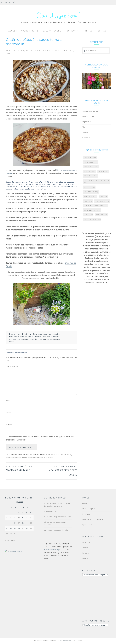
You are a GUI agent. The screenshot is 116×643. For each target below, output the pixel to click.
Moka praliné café (50, 511)
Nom (8, 400)
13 (30, 518)
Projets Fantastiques (53, 549)
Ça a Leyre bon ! (58, 15)
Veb (26, 334)
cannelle (90, 162)
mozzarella (29, 336)
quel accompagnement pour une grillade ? (24, 339)
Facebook (86, 542)
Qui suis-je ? (87, 525)
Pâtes (9, 51)
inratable (90, 192)
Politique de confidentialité (92, 519)
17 (19, 523)
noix (87, 201)
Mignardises (86, 122)
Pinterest (85, 558)
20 (31, 523)
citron (89, 171)
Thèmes (87, 31)
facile (89, 187)
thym (88, 215)
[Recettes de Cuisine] (13, 551)
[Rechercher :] (96, 50)
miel (103, 196)
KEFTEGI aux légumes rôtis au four (57, 517)
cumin (103, 171)
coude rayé (15, 336)
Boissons (72, 31)
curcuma (90, 176)
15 (10, 523)
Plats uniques (21, 51)
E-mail (9, 412)
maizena (89, 196)
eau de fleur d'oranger (96, 181)
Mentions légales (88, 509)
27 (31, 528)
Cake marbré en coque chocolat (56, 530)
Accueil (13, 31)
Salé (45, 31)
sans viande (44, 339)
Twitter (85, 548)
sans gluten (91, 210)
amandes (90, 157)
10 (19, 518)
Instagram (86, 553)
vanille (102, 215)
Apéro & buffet (30, 31)
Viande (84, 127)
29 (11, 533)
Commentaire (13, 366)
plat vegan (55, 336)
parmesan (37, 336)
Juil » (13, 540)
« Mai (7, 540)
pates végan (46, 336)
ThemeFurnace (77, 641)
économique (92, 219)
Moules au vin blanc (19, 468)
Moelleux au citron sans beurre (62, 470)
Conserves (86, 138)
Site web (9, 424)
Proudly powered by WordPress (45, 641)
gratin (22, 336)
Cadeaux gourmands (90, 111)
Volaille (85, 132)
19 (27, 523)
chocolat (90, 167)
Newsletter (86, 514)
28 (7, 533)
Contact (103, 31)
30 (15, 533)
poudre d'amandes (95, 205)
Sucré (57, 31)
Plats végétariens (40, 51)
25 (23, 528)
